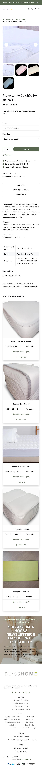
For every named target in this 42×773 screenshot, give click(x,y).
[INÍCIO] (3, 19)
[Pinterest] (26, 692)
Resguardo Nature (21, 592)
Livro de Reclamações (29, 728)
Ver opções (30, 346)
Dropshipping (29, 725)
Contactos (29, 722)
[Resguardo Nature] (21, 569)
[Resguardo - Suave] (21, 506)
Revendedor (12, 728)
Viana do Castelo (21, 751)
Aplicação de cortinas (21, 700)
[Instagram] (16, 692)
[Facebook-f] (12, 692)
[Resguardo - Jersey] (21, 381)
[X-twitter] (19, 692)
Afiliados (12, 725)
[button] (7, 155)
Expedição (29, 719)
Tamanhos (6, 134)
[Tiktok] (29, 692)
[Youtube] (23, 692)
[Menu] (38, 9)
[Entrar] (35, 9)
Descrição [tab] (20, 185)
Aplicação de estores (21, 703)
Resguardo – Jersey (21, 404)
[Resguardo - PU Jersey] (21, 319)
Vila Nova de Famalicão (21, 748)
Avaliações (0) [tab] (21, 194)
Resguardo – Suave (21, 529)
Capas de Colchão (18, 176)
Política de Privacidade (12, 719)
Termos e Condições (12, 716)
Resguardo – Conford (21, 466)
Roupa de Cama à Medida (21, 709)
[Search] (28, 9)
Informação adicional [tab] (20, 190)
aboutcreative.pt (25, 759)
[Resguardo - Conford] (21, 444)
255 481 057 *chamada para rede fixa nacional (21, 740)
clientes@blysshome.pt (21, 736)
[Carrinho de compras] (32, 9)
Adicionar (26, 149)
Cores (5, 123)
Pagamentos (30, 716)
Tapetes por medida (21, 706)
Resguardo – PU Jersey (21, 341)
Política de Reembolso (12, 722)
